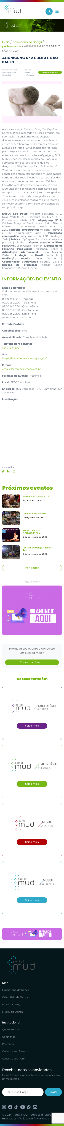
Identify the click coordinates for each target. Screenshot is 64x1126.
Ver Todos (32, 568)
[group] (32, 610)
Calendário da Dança (27, 42)
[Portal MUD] (22, 11)
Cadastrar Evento (32, 662)
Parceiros (8, 1044)
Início (6, 42)
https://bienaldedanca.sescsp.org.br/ (24, 358)
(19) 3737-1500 (10, 347)
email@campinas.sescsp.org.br (21, 369)
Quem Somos (10, 1029)
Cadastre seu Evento (15, 1051)
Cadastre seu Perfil (13, 1058)
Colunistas (8, 1036)
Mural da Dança (12, 1004)
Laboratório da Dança (15, 990)
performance (11, 46)
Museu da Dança (12, 1011)
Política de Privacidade (34, 1118)
